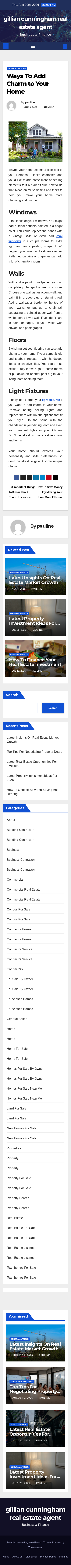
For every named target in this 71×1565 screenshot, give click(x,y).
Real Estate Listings (20, 1247)
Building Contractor (20, 829)
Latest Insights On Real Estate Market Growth (34, 580)
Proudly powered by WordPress (24, 1542)
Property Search (18, 1198)
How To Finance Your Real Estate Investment (35, 662)
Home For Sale (17, 1048)
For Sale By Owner (20, 979)
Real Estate (15, 1218)
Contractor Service (20, 949)
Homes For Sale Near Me (24, 1088)
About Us (17, 1556)
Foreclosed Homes (20, 999)
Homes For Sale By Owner (25, 1068)
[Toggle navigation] (33, 46)
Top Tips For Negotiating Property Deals (34, 751)
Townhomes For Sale (21, 1267)
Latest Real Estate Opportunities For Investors (29, 1434)
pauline (30, 102)
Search (12, 695)
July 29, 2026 (21, 1483)
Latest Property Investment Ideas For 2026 (32, 623)
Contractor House (19, 929)
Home (11, 1028)
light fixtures (51, 399)
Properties (14, 1148)
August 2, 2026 (23, 1398)
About (11, 819)
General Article (17, 68)
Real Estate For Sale (21, 1227)
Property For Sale (19, 1178)
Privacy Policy (48, 1556)
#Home (49, 107)
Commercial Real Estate (23, 889)
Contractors (15, 969)
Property (13, 1158)
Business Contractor (21, 859)
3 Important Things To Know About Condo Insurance (22, 492)
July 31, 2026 (21, 1440)
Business (13, 849)
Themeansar (35, 1547)
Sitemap (63, 1556)
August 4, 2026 (23, 1355)
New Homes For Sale (22, 1128)
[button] (59, 46)
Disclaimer (31, 1556)
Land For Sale (17, 1108)
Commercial (15, 879)
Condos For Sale (18, 909)
